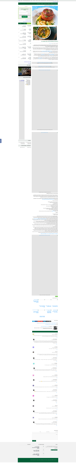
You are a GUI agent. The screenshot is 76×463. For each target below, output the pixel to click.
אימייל (47, 431)
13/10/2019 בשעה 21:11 (54, 368)
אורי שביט (50, 43)
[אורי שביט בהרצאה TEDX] (24, 61)
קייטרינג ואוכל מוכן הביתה (43, 0)
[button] (45, 33)
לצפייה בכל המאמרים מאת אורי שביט (45, 326)
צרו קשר (31, 0)
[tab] (29, 23)
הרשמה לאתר (38, 3)
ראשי (57, 0)
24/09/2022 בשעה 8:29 (54, 411)
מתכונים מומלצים (29, 147)
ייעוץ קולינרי (34, 0)
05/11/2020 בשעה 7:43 (54, 390)
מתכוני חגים (45, 3)
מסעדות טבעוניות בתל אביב (21, 142)
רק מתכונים (48, 3)
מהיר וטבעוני (52, 3)
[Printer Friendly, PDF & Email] (56, 296)
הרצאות (37, 0)
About (21, 0)
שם (56, 431)
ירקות (49, 324)
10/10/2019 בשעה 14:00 (54, 334)
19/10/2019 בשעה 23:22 (54, 375)
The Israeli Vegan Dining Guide (26, 0)
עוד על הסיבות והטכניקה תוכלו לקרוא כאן (48, 199)
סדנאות (39, 0)
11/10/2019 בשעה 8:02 (54, 347)
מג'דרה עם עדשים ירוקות (28, 142)
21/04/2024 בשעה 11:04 (54, 422)
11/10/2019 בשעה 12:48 (54, 352)
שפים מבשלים (55, 3)
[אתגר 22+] (24, 63)
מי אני (55, 0)
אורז (50, 324)
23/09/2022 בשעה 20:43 (54, 406)
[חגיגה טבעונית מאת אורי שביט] (24, 21)
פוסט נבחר (46, 324)
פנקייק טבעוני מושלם (22, 147)
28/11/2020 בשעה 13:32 (54, 400)
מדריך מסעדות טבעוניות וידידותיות (50, 0)
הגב (56, 337)
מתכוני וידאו (42, 3)
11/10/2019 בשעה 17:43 (54, 358)
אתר (40, 431)
